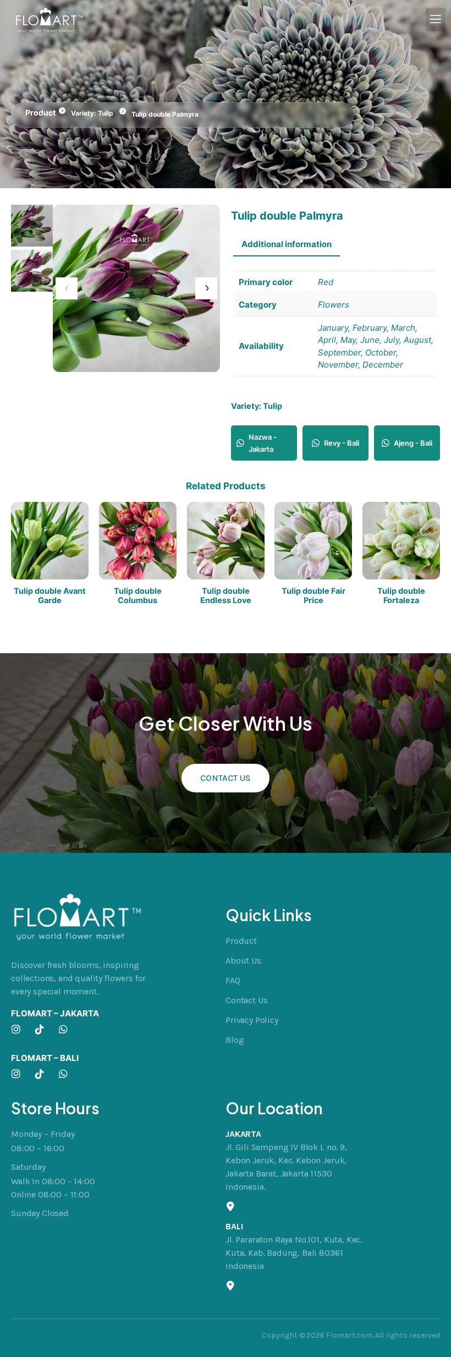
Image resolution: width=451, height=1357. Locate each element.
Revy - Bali (341, 443)
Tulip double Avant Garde (50, 595)
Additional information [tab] (286, 244)
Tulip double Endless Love (225, 595)
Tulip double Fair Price (313, 595)
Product (40, 112)
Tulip (105, 113)
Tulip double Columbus (138, 595)
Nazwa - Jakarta (263, 443)
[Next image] (206, 288)
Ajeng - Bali (413, 443)
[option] (32, 271)
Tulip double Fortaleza (401, 595)
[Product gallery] (136, 288)
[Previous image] (67, 288)
